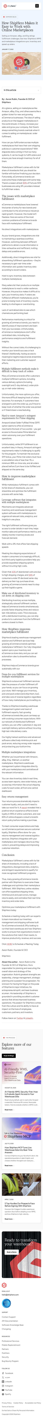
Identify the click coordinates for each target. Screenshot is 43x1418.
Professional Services (10, 1341)
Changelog (6, 1329)
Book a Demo (12, 1252)
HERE (9, 944)
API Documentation (10, 1321)
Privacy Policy (7, 1403)
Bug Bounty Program (10, 1361)
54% (31, 575)
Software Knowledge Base (13, 1325)
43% (14, 572)
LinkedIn (29, 1018)
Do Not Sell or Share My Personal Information (18, 1410)
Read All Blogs (9, 1056)
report (24, 807)
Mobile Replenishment (11, 1345)
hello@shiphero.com (10, 1295)
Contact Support (9, 1317)
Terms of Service (8, 1407)
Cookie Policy (18, 1403)
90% (25, 183)
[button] (37, 6)
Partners (5, 1349)
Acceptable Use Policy (33, 1403)
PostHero (5, 1353)
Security (5, 1357)
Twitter (20, 1018)
